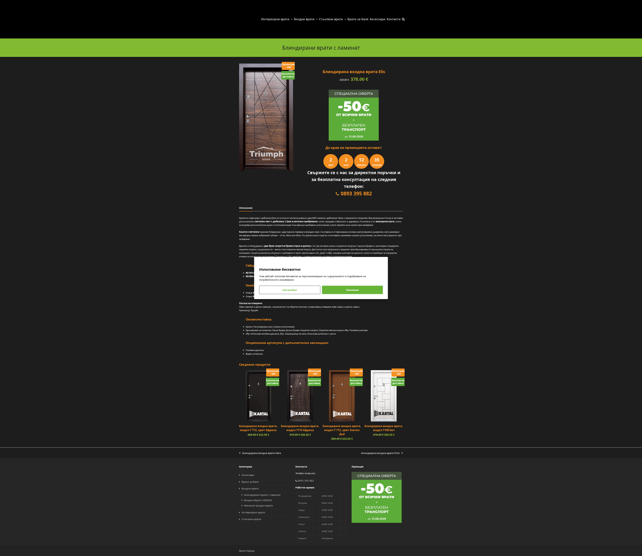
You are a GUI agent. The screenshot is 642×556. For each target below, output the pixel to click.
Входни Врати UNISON (258, 500)
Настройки (290, 290)
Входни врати (250, 488)
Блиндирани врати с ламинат (262, 494)
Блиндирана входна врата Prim (380, 453)
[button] (403, 19)
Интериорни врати (253, 512)
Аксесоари (248, 475)
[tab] (245, 207)
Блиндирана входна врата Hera (260, 453)
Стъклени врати (251, 519)
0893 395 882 (356, 193)
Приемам (352, 290)
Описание (245, 207)
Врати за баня (250, 481)
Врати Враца (246, 550)
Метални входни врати (258, 505)
